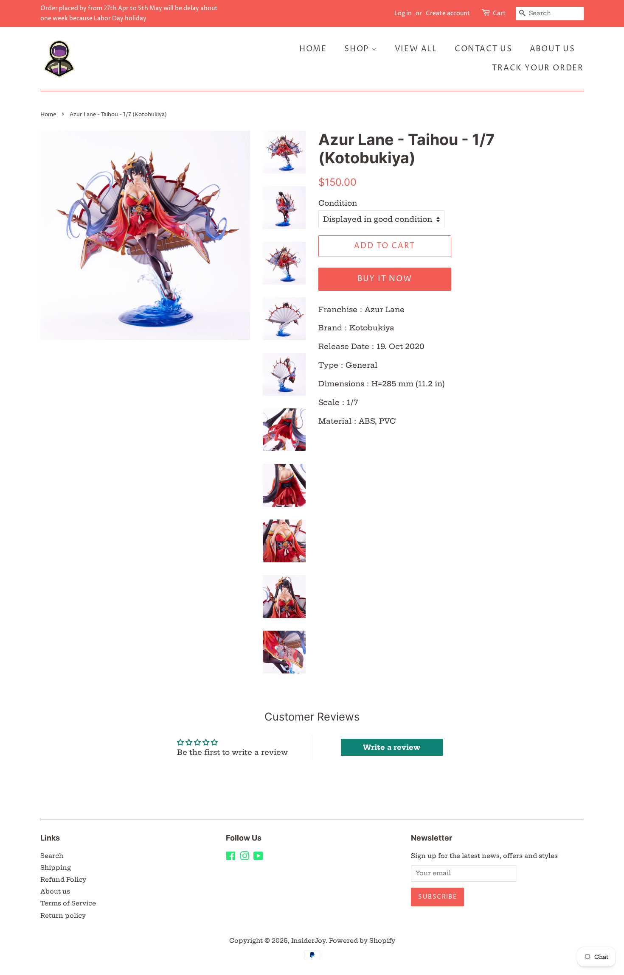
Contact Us (483, 49)
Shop (357, 49)
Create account (448, 13)
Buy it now (384, 279)
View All (416, 49)
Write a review (391, 747)
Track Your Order (538, 68)
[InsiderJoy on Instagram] (244, 857)
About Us (552, 49)
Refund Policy (63, 879)
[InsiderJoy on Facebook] (231, 857)
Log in (403, 13)
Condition (337, 202)
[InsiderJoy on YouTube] (258, 857)
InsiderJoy (308, 940)
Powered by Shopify (362, 940)
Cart (499, 13)
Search (51, 856)
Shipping (55, 868)
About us (55, 891)
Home (313, 49)
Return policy (63, 915)
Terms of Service (68, 903)
